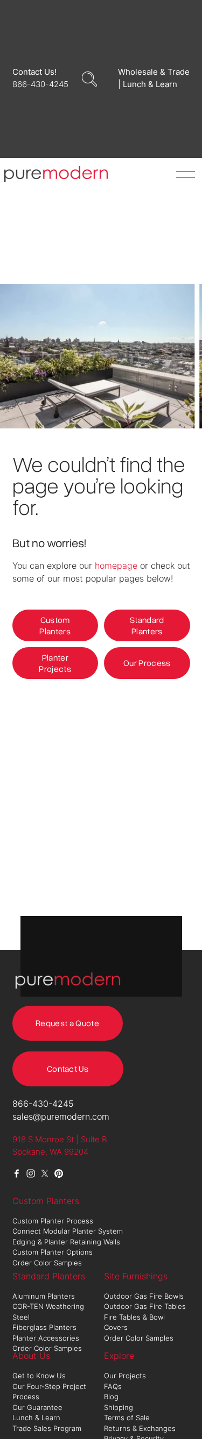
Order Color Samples (47, 1262)
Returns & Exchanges (140, 1428)
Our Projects (125, 1375)
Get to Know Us (40, 1375)
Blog (111, 1396)
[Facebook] (16, 1173)
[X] (44, 1173)
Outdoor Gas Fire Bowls (145, 1296)
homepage (116, 565)
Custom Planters (55, 625)
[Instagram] (30, 1173)
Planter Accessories (45, 1338)
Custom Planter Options (52, 1252)
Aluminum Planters (44, 1296)
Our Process (147, 662)
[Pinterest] (58, 1173)
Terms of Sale (127, 1417)
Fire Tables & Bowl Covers (134, 1322)
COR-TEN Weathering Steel (48, 1311)
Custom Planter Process (52, 1220)
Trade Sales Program (47, 1428)
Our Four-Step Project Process (49, 1391)
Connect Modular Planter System (68, 1231)
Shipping (118, 1407)
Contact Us (67, 1068)
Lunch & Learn (36, 1417)
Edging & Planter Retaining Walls (66, 1241)
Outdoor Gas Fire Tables (145, 1306)
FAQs (113, 1386)
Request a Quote (67, 1023)
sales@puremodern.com (60, 1116)
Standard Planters (147, 625)
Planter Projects (55, 663)
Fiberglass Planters (45, 1327)
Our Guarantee (37, 1407)
